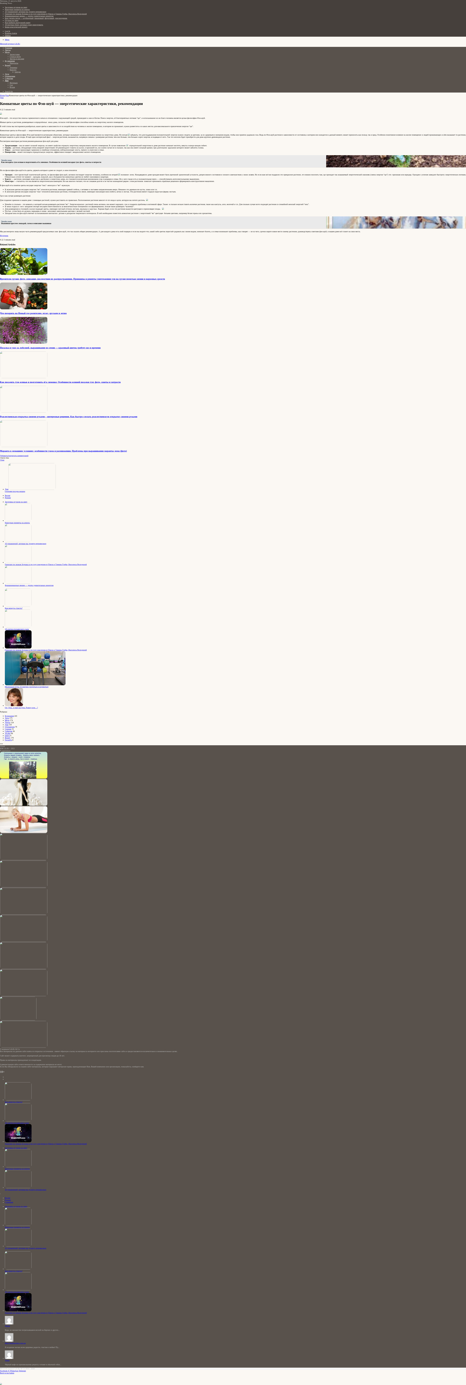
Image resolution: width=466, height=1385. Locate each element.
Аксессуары (15, 54)
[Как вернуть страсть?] (18, 606)
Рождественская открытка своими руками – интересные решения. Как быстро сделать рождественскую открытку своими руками (68, 416)
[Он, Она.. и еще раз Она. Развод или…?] (14, 705)
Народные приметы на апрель (17, 10)
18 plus (7, 733)
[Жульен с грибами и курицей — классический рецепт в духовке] (23, 995)
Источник (4, 236)
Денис (7, 1326)
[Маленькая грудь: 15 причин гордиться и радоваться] (35, 685)
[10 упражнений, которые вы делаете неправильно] (18, 541)
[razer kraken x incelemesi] (233, 1384)
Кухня (12, 87)
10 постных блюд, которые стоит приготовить (24, 25)
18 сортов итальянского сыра (17, 629)
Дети (7, 74)
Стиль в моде (15, 57)
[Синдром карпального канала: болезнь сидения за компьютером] (23, 859)
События (9, 78)
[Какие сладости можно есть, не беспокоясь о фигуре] (23, 968)
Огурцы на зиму (11, 20)
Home (2, 95)
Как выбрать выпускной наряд (17, 23)
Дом (6, 81)
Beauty (8, 65)
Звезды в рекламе (17, 59)
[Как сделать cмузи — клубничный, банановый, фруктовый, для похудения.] (23, 941)
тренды (18, 72)
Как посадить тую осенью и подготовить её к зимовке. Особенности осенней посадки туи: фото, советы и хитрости (60, 382)
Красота (13, 70)
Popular (8, 498)
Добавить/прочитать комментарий (14, 456)
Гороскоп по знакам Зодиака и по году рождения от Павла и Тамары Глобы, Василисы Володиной (46, 14)
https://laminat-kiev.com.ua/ (15, 1343)
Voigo (7, 1360)
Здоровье (13, 68)
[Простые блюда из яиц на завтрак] (23, 887)
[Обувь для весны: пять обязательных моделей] (18, 1020)
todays (7, 736)
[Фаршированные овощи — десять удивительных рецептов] (18, 583)
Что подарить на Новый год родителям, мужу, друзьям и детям (33, 313)
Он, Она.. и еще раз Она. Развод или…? (21, 708)
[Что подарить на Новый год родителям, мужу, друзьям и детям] (23, 309)
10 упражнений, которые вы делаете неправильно (25, 12)
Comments (9, 1202)
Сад (11, 85)
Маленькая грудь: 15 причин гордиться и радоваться (26, 687)
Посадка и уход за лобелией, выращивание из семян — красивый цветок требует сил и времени (50, 347)
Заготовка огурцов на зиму (16, 7)
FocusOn (8, 740)
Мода (7, 52)
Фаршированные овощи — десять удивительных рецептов (29, 16)
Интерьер (14, 83)
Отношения (10, 76)
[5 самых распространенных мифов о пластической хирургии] (23, 1047)
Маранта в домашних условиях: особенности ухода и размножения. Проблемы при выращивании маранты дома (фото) (63, 451)
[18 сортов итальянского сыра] (18, 627)
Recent (7, 495)
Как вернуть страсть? (13, 608)
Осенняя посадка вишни (15, 491)
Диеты (8, 50)
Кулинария (10, 61)
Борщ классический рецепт (16, 27)
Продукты (14, 63)
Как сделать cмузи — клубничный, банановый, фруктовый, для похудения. (36, 18)
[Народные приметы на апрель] (18, 521)
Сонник (8, 729)
